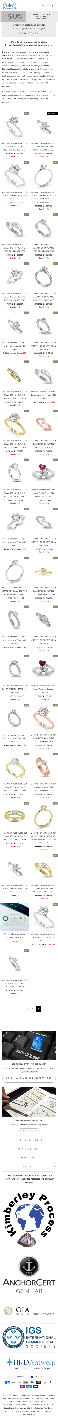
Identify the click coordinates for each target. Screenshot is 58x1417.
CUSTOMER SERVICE (28, 1149)
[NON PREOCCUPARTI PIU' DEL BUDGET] (29, 1045)
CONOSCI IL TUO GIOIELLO (28, 1140)
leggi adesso (29, 1131)
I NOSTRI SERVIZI (28, 1158)
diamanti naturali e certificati (36, 95)
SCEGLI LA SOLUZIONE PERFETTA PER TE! (29, 1079)
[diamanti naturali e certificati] (29, 1102)
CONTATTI (28, 1167)
